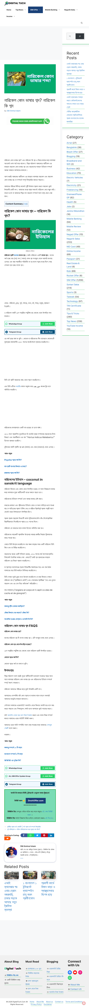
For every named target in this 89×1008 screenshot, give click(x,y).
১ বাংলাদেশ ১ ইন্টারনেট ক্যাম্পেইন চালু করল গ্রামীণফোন (30, 890)
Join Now (49, 324)
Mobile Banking (51, 10)
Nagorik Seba (69, 10)
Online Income (74, 251)
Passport (71, 259)
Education (71, 173)
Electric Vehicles (75, 177)
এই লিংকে (48, 818)
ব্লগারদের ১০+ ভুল (34, 968)
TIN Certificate (74, 306)
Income (9, 16)
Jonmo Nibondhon (75, 211)
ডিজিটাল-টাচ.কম (12, 975)
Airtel (69, 143)
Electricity (72, 185)
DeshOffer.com (35, 800)
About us (49, 1002)
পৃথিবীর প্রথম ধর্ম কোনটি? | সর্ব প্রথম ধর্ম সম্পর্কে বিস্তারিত (24, 827)
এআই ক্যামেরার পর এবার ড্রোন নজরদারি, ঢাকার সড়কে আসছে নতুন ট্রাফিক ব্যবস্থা (10, 896)
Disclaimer (48, 1004)
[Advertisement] (30, 43)
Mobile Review (74, 226)
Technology (72, 301)
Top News (19, 10)
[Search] (80, 36)
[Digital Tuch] (15, 3)
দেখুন (25, 204)
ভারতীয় (18, 386)
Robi (69, 271)
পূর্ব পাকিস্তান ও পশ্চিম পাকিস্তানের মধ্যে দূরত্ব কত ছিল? (23, 829)
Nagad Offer (73, 234)
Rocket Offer (73, 275)
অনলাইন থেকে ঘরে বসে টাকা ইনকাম (19, 715)
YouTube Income (75, 326)
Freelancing (72, 190)
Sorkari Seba (73, 284)
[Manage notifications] (84, 1003)
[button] (82, 23)
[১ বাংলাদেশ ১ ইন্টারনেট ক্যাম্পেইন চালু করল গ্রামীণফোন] (30, 877)
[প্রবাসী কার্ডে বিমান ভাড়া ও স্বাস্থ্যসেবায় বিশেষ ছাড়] (48, 877)
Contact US (76, 989)
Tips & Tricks (73, 313)
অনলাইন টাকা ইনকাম (56, 992)
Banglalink (72, 147)
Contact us (59, 1002)
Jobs (69, 206)
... (21, 857)
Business (71, 168)
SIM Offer (34, 10)
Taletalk (70, 297)
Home (9, 10)
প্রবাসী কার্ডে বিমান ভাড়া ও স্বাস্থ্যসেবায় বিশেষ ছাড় (48, 888)
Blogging (71, 156)
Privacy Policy (36, 1004)
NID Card (71, 246)
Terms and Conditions (73, 1002)
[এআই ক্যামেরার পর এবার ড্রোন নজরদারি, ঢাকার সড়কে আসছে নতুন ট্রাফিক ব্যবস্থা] (11, 877)
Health (70, 202)
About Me (75, 984)
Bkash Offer (72, 152)
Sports (70, 292)
